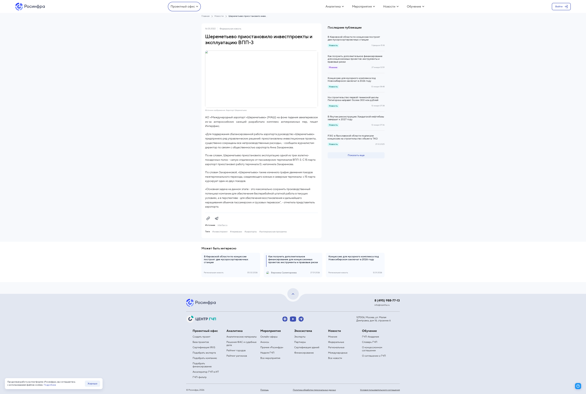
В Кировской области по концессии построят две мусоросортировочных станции (354, 38)
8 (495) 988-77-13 (387, 301)
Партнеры (300, 342)
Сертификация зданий (306, 347)
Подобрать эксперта (204, 352)
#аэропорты (250, 231)
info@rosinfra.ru (382, 305)
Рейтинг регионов (236, 355)
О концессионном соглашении (372, 349)
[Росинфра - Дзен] (285, 319)
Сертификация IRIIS (204, 347)
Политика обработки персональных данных (314, 390)
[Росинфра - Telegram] (301, 319)
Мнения (332, 336)
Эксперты (300, 336)
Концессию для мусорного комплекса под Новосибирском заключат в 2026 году (352, 79)
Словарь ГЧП (369, 342)
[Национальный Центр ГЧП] (201, 319)
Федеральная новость (230, 28)
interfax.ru (222, 225)
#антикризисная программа (273, 231)
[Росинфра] (201, 302)
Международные (337, 352)
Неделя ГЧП (267, 352)
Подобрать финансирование (202, 365)
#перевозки (236, 231)
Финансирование (304, 352)
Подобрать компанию (205, 358)
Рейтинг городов (236, 350)
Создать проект (201, 336)
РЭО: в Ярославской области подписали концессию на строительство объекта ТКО (353, 137)
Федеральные (336, 342)
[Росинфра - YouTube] (293, 319)
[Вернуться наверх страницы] (293, 294)
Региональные (336, 347)
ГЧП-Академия (370, 336)
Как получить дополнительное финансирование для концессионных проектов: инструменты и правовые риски (355, 59)
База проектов (201, 342)
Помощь (264, 390)
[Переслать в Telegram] (217, 218)
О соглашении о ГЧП (374, 355)
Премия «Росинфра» (271, 347)
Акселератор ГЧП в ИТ (206, 371)
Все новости (335, 358)
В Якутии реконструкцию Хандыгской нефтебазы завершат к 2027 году (356, 118)
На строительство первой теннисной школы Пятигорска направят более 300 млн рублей (353, 99)
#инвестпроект (220, 231)
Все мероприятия (270, 358)
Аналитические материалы (241, 336)
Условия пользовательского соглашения (380, 390)
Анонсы (264, 342)
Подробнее (50, 385)
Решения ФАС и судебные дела (241, 344)
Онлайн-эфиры (269, 336)
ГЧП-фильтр (200, 377)
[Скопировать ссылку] (208, 218)
